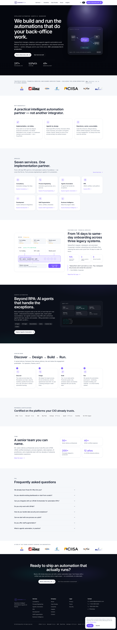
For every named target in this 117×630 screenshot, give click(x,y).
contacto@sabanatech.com (96, 601)
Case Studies (54, 2)
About (61, 2)
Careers (53, 611)
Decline (98, 625)
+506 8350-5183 (93, 606)
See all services (97, 172)
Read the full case (73, 274)
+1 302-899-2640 (94, 604)
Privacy (71, 601)
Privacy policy (93, 622)
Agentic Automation (38, 606)
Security (71, 606)
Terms (70, 604)
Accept (90, 625)
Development (36, 611)
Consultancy (36, 601)
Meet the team (18, 458)
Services (37, 2)
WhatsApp (92, 609)
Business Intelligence (38, 617)
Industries (46, 2)
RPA (34, 609)
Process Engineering (38, 604)
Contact (53, 614)
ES (80, 2)
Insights (67, 2)
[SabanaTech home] (20, 2)
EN (83, 2)
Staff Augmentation (38, 614)
